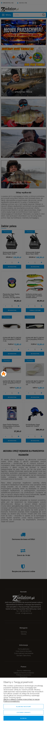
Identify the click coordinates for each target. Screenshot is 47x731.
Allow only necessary (23, 706)
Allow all (23, 718)
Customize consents (23, 712)
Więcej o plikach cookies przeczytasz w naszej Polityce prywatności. (21, 700)
